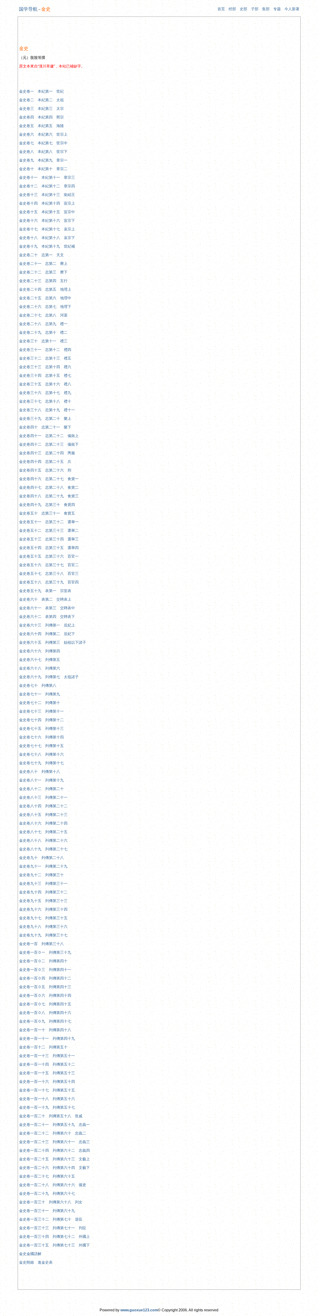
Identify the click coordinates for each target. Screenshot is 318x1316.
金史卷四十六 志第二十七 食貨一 (49, 479)
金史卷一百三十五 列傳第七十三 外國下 (54, 1245)
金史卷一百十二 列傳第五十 (43, 1047)
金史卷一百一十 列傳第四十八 (45, 1030)
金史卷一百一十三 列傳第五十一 (47, 1056)
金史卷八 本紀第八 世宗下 (43, 152)
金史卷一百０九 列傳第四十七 (45, 1021)
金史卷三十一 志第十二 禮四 (45, 350)
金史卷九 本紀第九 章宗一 (43, 160)
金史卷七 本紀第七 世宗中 (43, 143)
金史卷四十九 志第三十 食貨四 (47, 505)
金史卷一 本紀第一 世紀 (41, 91)
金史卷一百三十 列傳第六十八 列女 (50, 1202)
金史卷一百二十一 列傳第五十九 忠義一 (54, 1125)
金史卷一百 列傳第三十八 (41, 944)
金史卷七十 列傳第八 (37, 685)
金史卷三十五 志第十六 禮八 (45, 384)
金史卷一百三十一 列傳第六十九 (47, 1211)
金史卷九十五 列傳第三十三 (43, 901)
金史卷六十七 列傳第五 (39, 660)
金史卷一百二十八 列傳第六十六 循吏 (52, 1185)
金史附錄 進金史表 (36, 1262)
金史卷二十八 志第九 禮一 (43, 324)
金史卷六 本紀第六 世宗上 (43, 134)
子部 (254, 9)
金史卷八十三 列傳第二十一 (43, 797)
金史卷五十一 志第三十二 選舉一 (49, 522)
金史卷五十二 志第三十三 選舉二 (49, 530)
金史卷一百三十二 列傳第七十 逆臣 (50, 1219)
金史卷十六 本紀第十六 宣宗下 (47, 220)
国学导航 (28, 9)
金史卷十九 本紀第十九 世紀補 (47, 246)
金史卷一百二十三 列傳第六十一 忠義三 (54, 1142)
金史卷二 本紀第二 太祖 (41, 100)
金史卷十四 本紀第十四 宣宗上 (47, 203)
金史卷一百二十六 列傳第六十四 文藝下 (54, 1168)
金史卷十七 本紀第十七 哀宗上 (47, 229)
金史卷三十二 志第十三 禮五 (45, 358)
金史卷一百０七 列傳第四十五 (45, 1004)
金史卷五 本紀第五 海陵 (41, 126)
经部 (232, 9)
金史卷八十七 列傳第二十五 (43, 832)
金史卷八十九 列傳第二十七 (43, 849)
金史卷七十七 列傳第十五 (41, 746)
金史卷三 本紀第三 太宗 (41, 109)
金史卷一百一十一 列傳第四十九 (47, 1038)
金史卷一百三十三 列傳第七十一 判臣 (52, 1228)
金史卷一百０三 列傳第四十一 (45, 970)
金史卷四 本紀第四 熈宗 (41, 117)
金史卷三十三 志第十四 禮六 (45, 367)
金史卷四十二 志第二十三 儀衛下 (49, 444)
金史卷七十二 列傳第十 (39, 703)
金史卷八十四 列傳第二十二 (43, 806)
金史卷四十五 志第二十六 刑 (45, 470)
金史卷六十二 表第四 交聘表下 (47, 617)
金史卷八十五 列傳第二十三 (43, 815)
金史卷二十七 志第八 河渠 (43, 315)
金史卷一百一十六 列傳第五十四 (47, 1082)
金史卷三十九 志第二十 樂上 (45, 419)
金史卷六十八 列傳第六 (39, 668)
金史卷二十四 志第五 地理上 (45, 289)
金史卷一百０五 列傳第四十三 (45, 987)
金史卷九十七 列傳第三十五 (43, 918)
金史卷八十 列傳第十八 (39, 772)
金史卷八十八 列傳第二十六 (43, 840)
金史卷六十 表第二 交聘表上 (45, 599)
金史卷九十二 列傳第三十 (41, 875)
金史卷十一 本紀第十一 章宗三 (47, 177)
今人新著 (291, 9)
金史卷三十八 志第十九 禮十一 (47, 410)
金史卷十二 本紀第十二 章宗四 (47, 186)
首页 (221, 9)
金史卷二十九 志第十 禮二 (43, 332)
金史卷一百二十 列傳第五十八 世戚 (50, 1116)
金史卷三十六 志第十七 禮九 (45, 393)
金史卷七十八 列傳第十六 (41, 754)
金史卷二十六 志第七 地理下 (45, 307)
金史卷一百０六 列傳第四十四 (45, 995)
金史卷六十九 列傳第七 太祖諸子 (49, 677)
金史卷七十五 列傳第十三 (41, 728)
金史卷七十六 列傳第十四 (41, 737)
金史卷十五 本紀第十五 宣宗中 (47, 212)
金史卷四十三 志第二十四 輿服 (47, 453)
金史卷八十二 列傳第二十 (41, 789)
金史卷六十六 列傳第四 (39, 651)
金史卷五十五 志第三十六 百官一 (49, 556)
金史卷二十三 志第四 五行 (43, 281)
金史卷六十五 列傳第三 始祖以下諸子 (52, 642)
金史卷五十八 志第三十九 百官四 (49, 582)
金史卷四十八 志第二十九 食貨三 (49, 496)
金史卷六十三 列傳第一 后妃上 (47, 625)
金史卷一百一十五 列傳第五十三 (47, 1073)
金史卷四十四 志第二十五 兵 (45, 462)
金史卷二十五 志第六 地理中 (45, 298)
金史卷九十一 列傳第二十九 (43, 866)
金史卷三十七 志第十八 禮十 (45, 401)
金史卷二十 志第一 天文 (41, 255)
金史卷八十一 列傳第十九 (41, 780)
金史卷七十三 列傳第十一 (41, 711)
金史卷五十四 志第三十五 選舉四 (49, 548)
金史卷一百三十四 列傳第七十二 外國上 (54, 1237)
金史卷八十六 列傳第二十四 (43, 823)
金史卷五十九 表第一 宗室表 (45, 591)
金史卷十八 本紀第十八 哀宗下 (47, 238)
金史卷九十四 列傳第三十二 (43, 892)
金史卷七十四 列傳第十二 (41, 720)
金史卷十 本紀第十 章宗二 (43, 169)
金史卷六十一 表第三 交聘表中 (47, 608)
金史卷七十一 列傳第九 (39, 694)
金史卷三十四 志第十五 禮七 (45, 375)
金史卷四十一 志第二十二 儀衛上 (49, 436)
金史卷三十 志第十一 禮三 (43, 341)
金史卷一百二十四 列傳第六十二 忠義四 (54, 1150)
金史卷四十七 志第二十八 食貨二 (49, 487)
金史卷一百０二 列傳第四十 (43, 961)
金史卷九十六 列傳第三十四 (43, 909)
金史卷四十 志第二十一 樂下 (45, 427)
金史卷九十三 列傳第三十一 (43, 883)
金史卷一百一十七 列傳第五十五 (47, 1090)
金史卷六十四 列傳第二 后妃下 (47, 634)
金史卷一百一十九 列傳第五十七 (47, 1107)
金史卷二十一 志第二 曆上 (43, 264)
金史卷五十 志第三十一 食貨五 (47, 513)
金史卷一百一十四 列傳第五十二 (47, 1064)
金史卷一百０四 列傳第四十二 (45, 978)
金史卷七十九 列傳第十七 (41, 763)
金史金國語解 (30, 1254)
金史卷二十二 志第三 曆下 (43, 272)
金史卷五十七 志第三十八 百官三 (49, 574)
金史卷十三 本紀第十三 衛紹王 (47, 195)
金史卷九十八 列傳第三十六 (43, 927)
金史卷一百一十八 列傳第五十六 (47, 1099)
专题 (277, 9)
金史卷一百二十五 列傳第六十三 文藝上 (54, 1159)
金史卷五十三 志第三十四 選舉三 (49, 539)
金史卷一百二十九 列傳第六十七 (47, 1193)
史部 (243, 9)
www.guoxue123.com (139, 1310)
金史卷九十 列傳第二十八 (41, 858)
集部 (266, 9)
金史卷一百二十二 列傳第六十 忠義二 (52, 1133)
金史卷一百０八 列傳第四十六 (45, 1013)
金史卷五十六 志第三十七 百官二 (49, 565)
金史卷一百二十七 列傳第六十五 (47, 1176)
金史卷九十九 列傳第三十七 (43, 935)
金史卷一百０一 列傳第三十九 (45, 952)
